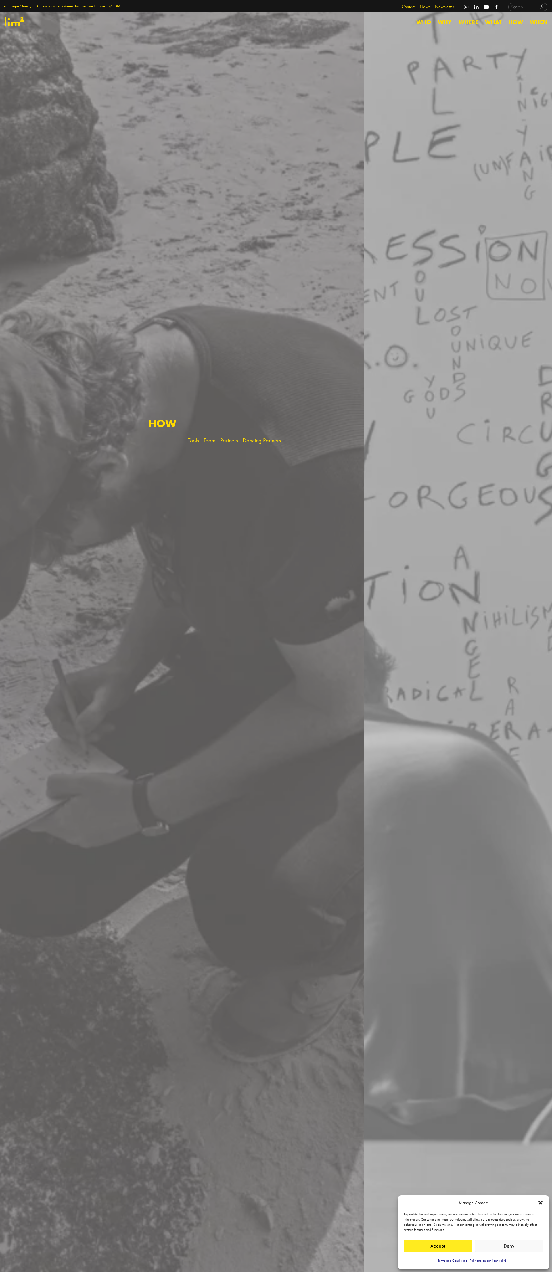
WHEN (538, 22)
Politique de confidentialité (488, 1260)
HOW (515, 22)
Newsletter (444, 6)
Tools (193, 440)
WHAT (493, 22)
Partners (229, 440)
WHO (423, 22)
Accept (438, 1246)
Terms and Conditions (452, 1260)
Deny (509, 1246)
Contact (408, 6)
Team (210, 440)
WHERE (468, 22)
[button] (540, 1203)
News (425, 6)
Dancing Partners (262, 440)
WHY (445, 22)
